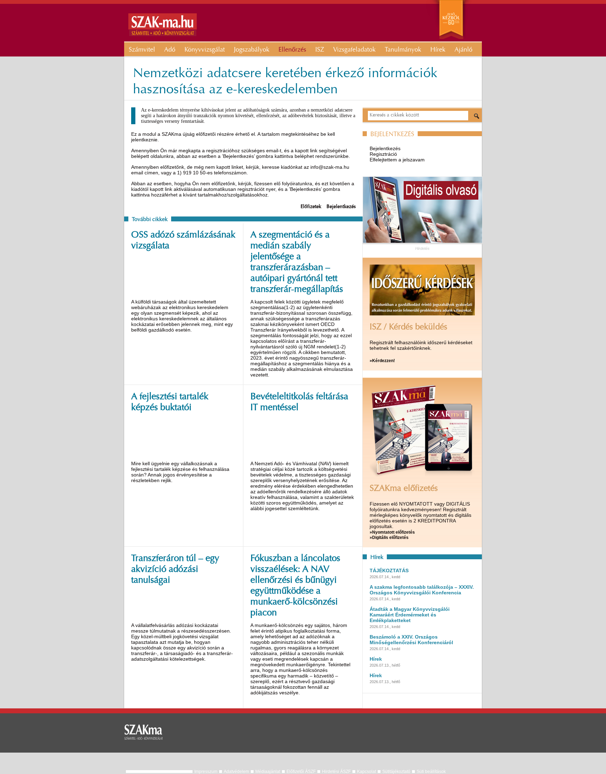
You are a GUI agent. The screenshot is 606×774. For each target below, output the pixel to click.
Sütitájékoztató (396, 771)
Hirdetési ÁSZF (336, 771)
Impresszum (205, 771)
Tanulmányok (403, 50)
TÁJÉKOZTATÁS (389, 570)
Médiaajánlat (267, 771)
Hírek (437, 50)
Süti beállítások (431, 771)
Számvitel (142, 50)
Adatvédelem (236, 771)
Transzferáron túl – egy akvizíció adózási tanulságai (175, 569)
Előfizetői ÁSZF (301, 771)
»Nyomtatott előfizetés (392, 532)
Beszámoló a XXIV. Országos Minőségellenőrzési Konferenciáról (411, 639)
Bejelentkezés (341, 207)
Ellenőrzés (292, 50)
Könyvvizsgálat (204, 50)
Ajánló (463, 50)
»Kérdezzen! (382, 360)
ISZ (319, 50)
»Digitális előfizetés (389, 537)
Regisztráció (383, 154)
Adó (169, 50)
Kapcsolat (366, 771)
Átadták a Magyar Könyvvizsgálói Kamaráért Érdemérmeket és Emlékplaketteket (410, 614)
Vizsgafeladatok (354, 50)
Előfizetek (311, 207)
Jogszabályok (251, 50)
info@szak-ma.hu (329, 167)
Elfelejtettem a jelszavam (397, 159)
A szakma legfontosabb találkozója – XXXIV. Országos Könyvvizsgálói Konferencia (422, 589)
